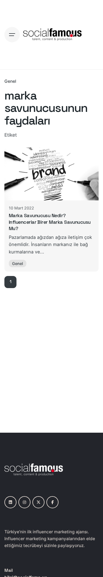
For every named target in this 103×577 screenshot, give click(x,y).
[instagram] (24, 502)
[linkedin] (10, 502)
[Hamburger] (12, 34)
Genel (10, 81)
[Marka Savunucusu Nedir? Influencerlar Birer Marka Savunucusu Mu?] (51, 173)
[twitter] (38, 502)
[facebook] (52, 502)
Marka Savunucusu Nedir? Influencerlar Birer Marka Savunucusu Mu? (50, 221)
